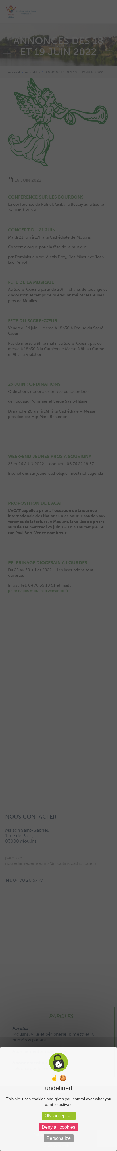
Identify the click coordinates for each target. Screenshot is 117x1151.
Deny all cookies (58, 1127)
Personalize (59, 1138)
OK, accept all (59, 1115)
